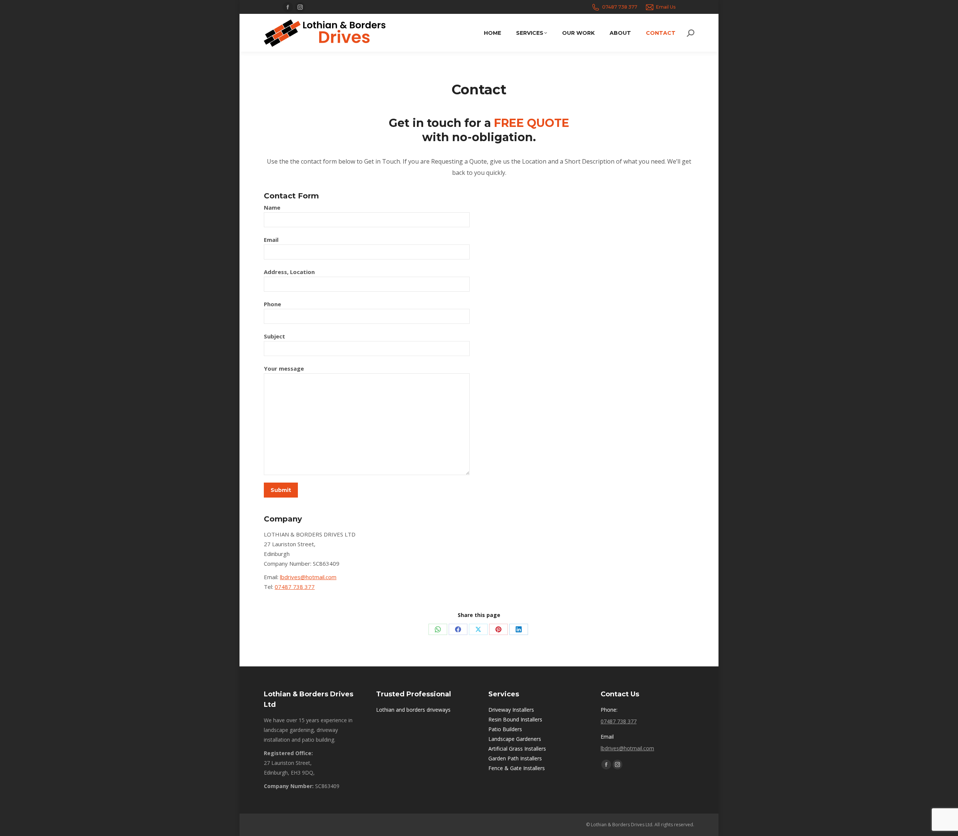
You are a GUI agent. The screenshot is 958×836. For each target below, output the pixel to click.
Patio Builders (505, 729)
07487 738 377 (619, 7)
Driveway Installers (511, 709)
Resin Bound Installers (515, 719)
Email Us (665, 7)
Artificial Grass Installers (517, 748)
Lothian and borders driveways (413, 709)
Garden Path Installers (515, 758)
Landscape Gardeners (514, 738)
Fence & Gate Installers (516, 768)
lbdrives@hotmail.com (308, 577)
